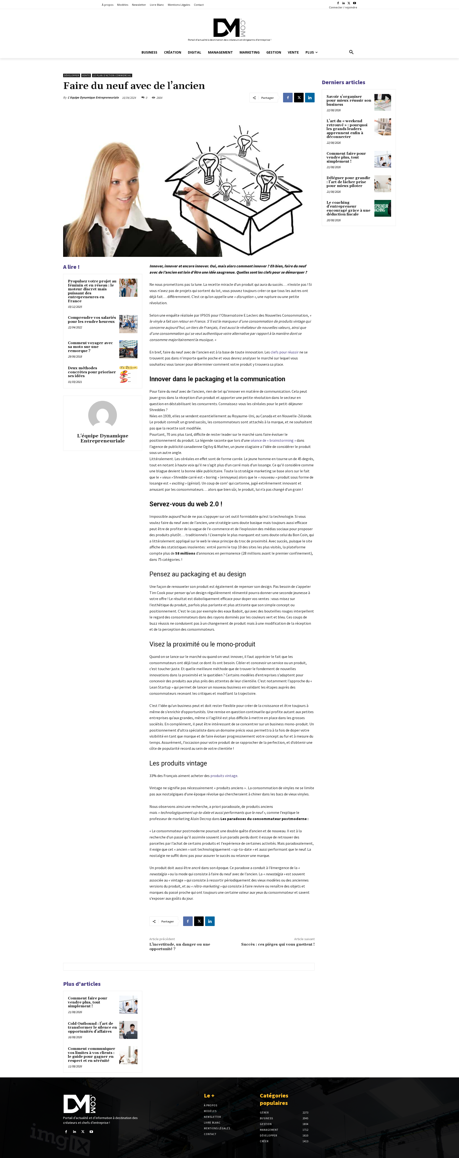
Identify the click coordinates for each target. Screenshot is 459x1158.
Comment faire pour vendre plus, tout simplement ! (87, 1002)
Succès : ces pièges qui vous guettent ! (278, 944)
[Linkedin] (343, 3)
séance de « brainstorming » (273, 440)
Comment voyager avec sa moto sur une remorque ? (90, 347)
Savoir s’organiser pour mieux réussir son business (349, 100)
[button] (351, 52)
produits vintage (223, 775)
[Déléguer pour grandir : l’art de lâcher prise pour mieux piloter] (382, 183)
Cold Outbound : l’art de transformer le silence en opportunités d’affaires (92, 1027)
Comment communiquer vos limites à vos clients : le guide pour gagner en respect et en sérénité (91, 1055)
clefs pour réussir (285, 352)
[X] (349, 3)
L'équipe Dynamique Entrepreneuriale (93, 97)
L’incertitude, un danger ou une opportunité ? (179, 946)
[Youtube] (354, 3)
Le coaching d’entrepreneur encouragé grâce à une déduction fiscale (348, 208)
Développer (71, 75)
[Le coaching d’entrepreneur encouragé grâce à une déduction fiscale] (382, 208)
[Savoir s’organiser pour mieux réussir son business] (382, 102)
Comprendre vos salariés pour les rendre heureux (92, 319)
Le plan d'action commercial (112, 75)
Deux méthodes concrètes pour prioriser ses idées (92, 372)
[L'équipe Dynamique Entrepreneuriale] (102, 415)
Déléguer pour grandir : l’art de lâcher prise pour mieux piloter (348, 182)
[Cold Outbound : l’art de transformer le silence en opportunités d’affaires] (128, 1030)
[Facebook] (338, 3)
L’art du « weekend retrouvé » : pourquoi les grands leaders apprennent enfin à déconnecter (347, 129)
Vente (86, 75)
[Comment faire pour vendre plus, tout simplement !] (128, 1005)
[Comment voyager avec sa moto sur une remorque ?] (128, 349)
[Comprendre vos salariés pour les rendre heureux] (128, 324)
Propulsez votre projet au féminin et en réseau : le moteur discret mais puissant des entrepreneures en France (92, 291)
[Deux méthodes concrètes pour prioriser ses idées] (128, 374)
